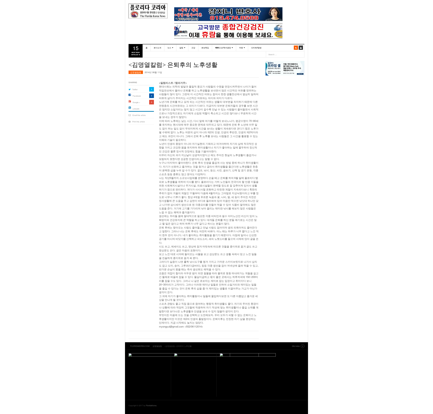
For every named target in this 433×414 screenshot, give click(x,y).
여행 (241, 48)
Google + (136, 102)
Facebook (137, 95)
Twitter (135, 89)
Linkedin (136, 108)
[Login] (301, 48)
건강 (193, 48)
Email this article (139, 115)
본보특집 (205, 48)
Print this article (138, 121)
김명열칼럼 (135, 72)
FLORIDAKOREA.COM (148, 11)
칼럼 (181, 48)
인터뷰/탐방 (256, 48)
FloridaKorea (151, 405)
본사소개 (157, 48)
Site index (296, 346)
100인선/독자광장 (223, 48)
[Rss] (296, 48)
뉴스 (169, 48)
